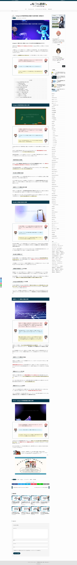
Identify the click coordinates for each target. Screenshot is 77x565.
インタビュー (55, 221)
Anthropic (53, 254)
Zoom (54, 219)
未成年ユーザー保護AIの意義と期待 (22, 92)
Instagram (21, 479)
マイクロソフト (59, 263)
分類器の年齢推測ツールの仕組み (23, 89)
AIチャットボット (55, 101)
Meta (56, 258)
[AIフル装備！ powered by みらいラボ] (38, 4)
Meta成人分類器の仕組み (22, 84)
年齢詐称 (31, 479)
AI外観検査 (54, 112)
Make (53, 178)
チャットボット (59, 261)
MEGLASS (54, 180)
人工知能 (61, 266)
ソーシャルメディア (26, 479)
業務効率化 (57, 269)
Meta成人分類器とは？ (21, 88)
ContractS (54, 151)
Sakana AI (54, 201)
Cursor (54, 154)
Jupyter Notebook (55, 175)
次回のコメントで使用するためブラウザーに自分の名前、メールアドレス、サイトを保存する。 (27, 550)
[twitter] (61, 0)
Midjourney (54, 184)
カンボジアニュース (55, 223)
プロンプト (54, 145)
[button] (15, 484)
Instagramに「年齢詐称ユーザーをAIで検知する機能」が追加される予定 (33, 451)
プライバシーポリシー (33, 562)
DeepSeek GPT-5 (55, 162)
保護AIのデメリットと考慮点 (22, 95)
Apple (58, 254)
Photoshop (54, 197)
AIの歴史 (54, 108)
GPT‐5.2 (54, 173)
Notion (54, 188)
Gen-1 (54, 167)
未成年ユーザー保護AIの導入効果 (23, 85)
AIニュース (14, 479)
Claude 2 (54, 147)
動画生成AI (54, 267)
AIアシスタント (54, 245)
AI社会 (54, 121)
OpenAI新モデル (55, 195)
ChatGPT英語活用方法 (55, 255)
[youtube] (62, 0)
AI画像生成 (54, 117)
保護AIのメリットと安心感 (22, 94)
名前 (14, 540)
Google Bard (55, 169)
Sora (53, 210)
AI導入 (57, 251)
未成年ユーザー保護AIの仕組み (22, 93)
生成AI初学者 (55, 236)
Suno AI (54, 213)
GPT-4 (54, 132)
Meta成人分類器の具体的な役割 (22, 87)
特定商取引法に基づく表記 (40, 562)
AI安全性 (53, 251)
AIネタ (54, 106)
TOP (29, 562)
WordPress (54, 217)
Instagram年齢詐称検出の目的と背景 (23, 81)
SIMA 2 (54, 208)
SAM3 (53, 206)
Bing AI (54, 125)
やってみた (58, 260)
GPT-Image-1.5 (55, 171)
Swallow (54, 215)
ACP (53, 95)
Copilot (54, 153)
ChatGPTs (54, 130)
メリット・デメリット (55, 266)
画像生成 (53, 272)
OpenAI (53, 260)
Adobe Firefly (55, 97)
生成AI (54, 234)
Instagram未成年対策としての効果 (23, 90)
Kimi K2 (54, 177)
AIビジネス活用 (59, 248)
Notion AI (54, 190)
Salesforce (54, 202)
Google (61, 257)
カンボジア (54, 261)
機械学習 (61, 269)
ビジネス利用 (55, 142)
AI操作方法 (61, 251)
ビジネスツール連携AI (56, 228)
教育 (53, 269)
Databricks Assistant (55, 158)
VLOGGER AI (54, 119)
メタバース (54, 230)
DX (60, 255)
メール (14, 543)
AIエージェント (55, 99)
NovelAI (54, 193)
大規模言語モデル (59, 267)
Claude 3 (54, 149)
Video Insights (55, 140)
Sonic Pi (54, 137)
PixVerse (54, 199)
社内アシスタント (55, 238)
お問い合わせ (47, 562)
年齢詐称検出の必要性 (21, 83)
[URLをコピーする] (46, 484)
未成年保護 (34, 479)
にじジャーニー (55, 226)
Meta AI (54, 182)
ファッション (55, 144)
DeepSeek (54, 160)
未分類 (54, 232)
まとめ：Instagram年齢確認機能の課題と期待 (24, 97)
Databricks (54, 156)
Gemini (54, 165)
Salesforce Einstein (55, 204)
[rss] (63, 0)
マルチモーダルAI (54, 264)
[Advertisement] (58, 280)
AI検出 (18, 479)
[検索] (64, 0)
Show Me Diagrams (55, 135)
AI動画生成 (54, 110)
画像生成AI (58, 272)
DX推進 (53, 257)
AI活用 (54, 116)
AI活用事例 (58, 252)
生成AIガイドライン (59, 270)
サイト (14, 547)
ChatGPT (54, 128)
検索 (63, 66)
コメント (14, 528)
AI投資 (54, 114)
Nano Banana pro (55, 186)
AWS (53, 123)
